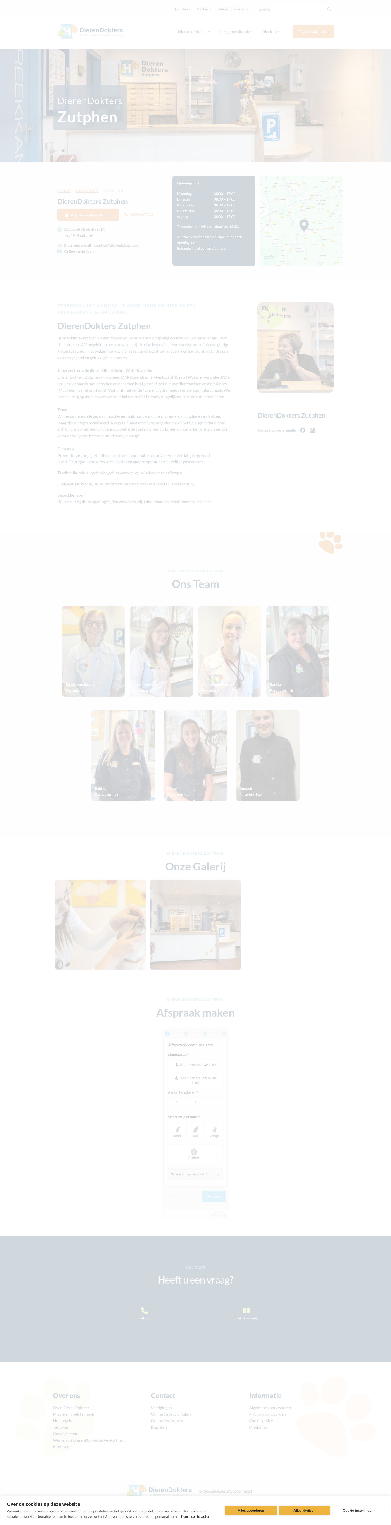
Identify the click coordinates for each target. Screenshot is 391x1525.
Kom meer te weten (195, 1516)
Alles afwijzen (304, 1510)
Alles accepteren (251, 1510)
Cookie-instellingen (358, 1510)
